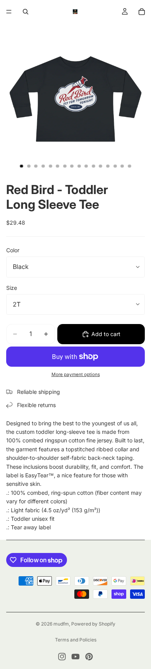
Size (11, 287)
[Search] (25, 11)
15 (122, 166)
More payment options (75, 374)
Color (12, 250)
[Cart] (141, 11)
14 (115, 166)
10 (86, 166)
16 (129, 166)
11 (93, 166)
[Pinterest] (89, 656)
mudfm (61, 624)
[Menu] (9, 12)
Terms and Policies (75, 640)
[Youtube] (75, 656)
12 (100, 166)
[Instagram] (62, 656)
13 (108, 166)
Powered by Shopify (93, 624)
